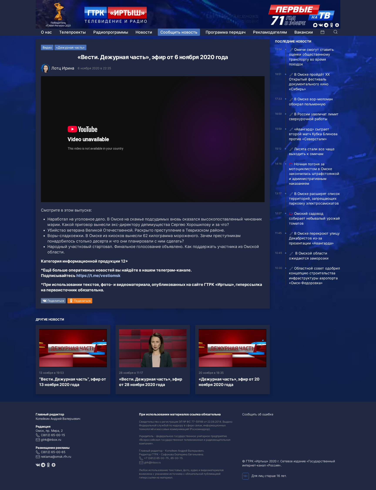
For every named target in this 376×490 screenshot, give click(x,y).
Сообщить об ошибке (257, 414)
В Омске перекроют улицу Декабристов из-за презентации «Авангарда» (314, 238)
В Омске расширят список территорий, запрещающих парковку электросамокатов (314, 198)
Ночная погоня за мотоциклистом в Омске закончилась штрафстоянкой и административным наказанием (314, 174)
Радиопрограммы (110, 32)
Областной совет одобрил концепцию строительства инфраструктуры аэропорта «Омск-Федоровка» (314, 275)
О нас (46, 32)
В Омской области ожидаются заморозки (309, 255)
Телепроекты (72, 32)
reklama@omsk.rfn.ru (56, 456)
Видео (47, 47)
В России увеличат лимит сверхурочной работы (314, 116)
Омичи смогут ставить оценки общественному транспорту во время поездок (311, 56)
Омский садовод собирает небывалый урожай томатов (314, 218)
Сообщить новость (178, 32)
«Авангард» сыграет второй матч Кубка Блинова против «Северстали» (313, 134)
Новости (144, 32)
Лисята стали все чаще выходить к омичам (311, 151)
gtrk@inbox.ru (51, 439)
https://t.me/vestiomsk (98, 275)
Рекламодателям (270, 32)
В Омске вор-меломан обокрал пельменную (311, 101)
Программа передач (225, 32)
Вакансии (303, 32)
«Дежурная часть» (70, 47)
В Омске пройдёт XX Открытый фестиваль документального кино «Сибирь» (309, 81)
